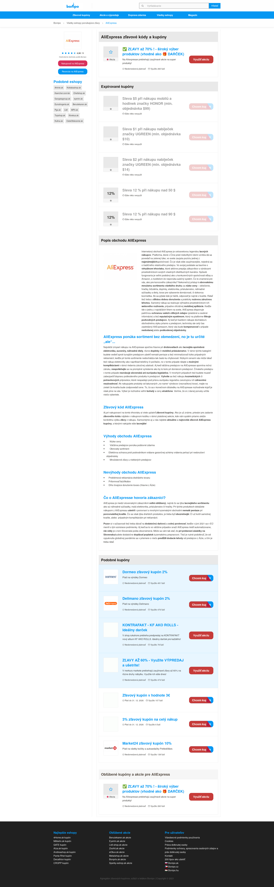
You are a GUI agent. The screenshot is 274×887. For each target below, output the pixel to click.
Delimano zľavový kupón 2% (146, 598)
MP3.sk (74, 109)
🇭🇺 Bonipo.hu (172, 870)
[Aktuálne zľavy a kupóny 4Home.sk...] (110, 700)
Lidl (66, 109)
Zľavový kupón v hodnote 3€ (146, 695)
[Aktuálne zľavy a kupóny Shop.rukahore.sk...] (110, 629)
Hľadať (214, 5)
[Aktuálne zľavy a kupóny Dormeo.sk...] (110, 576)
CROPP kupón (61, 863)
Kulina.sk (59, 120)
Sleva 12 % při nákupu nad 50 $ (148, 190)
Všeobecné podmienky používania (182, 837)
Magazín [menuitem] (192, 15)
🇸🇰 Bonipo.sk (171, 863)
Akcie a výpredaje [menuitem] (109, 15)
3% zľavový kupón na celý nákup (150, 719)
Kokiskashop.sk (74, 87)
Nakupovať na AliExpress (72, 63)
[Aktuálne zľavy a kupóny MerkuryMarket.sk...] (110, 665)
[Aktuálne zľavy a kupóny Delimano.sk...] (110, 603)
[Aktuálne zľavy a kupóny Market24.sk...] (110, 748)
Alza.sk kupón (61, 848)
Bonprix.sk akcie (117, 859)
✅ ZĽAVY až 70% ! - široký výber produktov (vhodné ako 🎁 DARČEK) (153, 51)
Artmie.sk (59, 87)
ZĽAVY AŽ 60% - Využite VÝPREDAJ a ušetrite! (153, 663)
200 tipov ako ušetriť (175, 859)
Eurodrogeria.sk (62, 104)
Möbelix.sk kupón (62, 841)
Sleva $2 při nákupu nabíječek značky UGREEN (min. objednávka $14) (151, 164)
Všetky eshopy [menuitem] (165, 15)
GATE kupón (60, 844)
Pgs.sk (58, 109)
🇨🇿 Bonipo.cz (171, 866)
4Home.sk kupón (62, 837)
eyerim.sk (78, 98)
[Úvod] (73, 6)
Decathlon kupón (62, 859)
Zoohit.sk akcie (116, 848)
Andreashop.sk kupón (65, 852)
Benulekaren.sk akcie (120, 837)
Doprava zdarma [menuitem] (137, 15)
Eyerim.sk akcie (117, 841)
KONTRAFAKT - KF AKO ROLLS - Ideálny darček (150, 627)
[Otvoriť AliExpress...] (72, 41)
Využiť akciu (201, 59)
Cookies (169, 841)
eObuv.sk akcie (117, 852)
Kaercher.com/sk (62, 93)
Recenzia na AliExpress (72, 71)
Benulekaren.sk (80, 104)
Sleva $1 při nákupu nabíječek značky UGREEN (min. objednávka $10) (151, 133)
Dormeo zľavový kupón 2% (144, 571)
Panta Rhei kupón (63, 855)
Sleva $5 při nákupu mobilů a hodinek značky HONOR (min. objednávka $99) (147, 103)
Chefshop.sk (79, 93)
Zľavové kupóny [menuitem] (81, 15)
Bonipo (57, 23)
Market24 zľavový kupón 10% (147, 743)
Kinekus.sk (73, 115)
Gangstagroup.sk (62, 98)
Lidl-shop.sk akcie (118, 844)
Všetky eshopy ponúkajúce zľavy (83, 23)
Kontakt (169, 855)
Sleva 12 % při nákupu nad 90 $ (148, 214)
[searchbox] (177, 6)
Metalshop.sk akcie (119, 855)
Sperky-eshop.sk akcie (120, 863)
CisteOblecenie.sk (75, 120)
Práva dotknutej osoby (176, 844)
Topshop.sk (60, 115)
